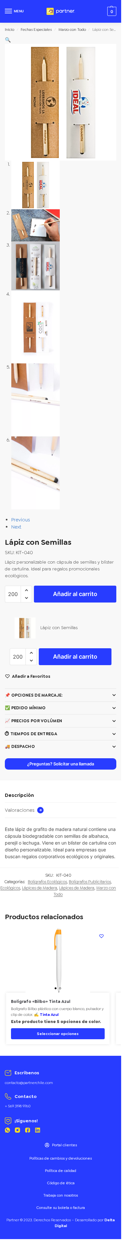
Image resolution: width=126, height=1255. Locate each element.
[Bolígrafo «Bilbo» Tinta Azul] (58, 960)
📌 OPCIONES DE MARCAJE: (34, 695)
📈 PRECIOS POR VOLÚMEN (33, 721)
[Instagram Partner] (17, 1131)
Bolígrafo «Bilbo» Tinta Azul (40, 1001)
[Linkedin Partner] (37, 1131)
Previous (20, 520)
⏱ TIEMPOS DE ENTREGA (31, 734)
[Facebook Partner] (27, 1131)
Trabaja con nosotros (60, 1195)
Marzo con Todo (72, 29)
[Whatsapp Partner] (7, 1131)
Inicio (9, 29)
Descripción (19, 795)
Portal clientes (64, 1145)
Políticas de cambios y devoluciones (60, 1158)
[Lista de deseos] (101, 936)
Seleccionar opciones (58, 1033)
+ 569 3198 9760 (18, 1106)
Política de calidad (60, 1170)
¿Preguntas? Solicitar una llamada (60, 764)
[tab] (60, 795)
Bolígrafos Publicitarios (90, 881)
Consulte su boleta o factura (60, 1207)
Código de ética (61, 1183)
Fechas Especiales (36, 29)
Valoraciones (23, 810)
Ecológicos (10, 888)
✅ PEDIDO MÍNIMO (25, 708)
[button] (8, 40)
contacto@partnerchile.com (29, 1082)
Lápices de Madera (39, 888)
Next (16, 527)
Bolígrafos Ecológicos (47, 881)
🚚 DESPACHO (20, 746)
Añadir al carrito (75, 594)
